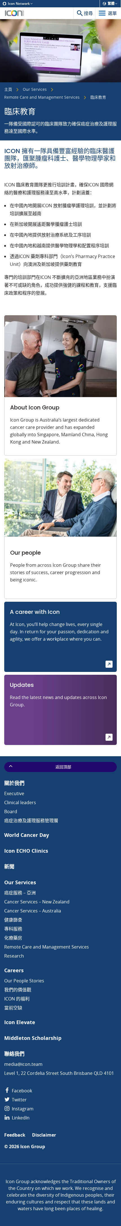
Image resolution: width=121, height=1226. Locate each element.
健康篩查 (13, 920)
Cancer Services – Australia (32, 911)
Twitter (19, 1100)
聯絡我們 (14, 1054)
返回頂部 (63, 767)
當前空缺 (13, 1008)
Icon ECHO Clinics (26, 851)
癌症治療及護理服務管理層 (31, 820)
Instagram (22, 1109)
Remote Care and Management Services (42, 97)
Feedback (14, 1135)
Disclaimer (44, 1135)
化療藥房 (13, 938)
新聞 (9, 867)
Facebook (21, 1091)
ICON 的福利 (17, 999)
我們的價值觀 (17, 990)
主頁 (8, 89)
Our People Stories (24, 981)
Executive (14, 793)
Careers (14, 970)
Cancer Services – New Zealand (37, 902)
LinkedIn (20, 1118)
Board (10, 811)
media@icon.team (23, 1064)
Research (14, 956)
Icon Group (32, 1147)
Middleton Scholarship (32, 1038)
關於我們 (14, 783)
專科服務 (13, 929)
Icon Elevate (19, 1022)
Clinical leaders (20, 802)
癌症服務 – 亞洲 (20, 893)
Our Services (35, 89)
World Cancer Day (26, 835)
